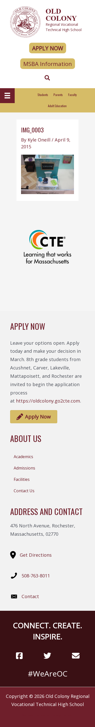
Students (42, 94)
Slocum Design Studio (56, 715)
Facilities (22, 479)
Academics (23, 456)
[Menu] (7, 95)
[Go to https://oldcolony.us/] (47, 21)
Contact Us (24, 491)
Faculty (72, 94)
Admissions (24, 468)
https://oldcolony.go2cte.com (48, 401)
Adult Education (57, 106)
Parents (58, 94)
